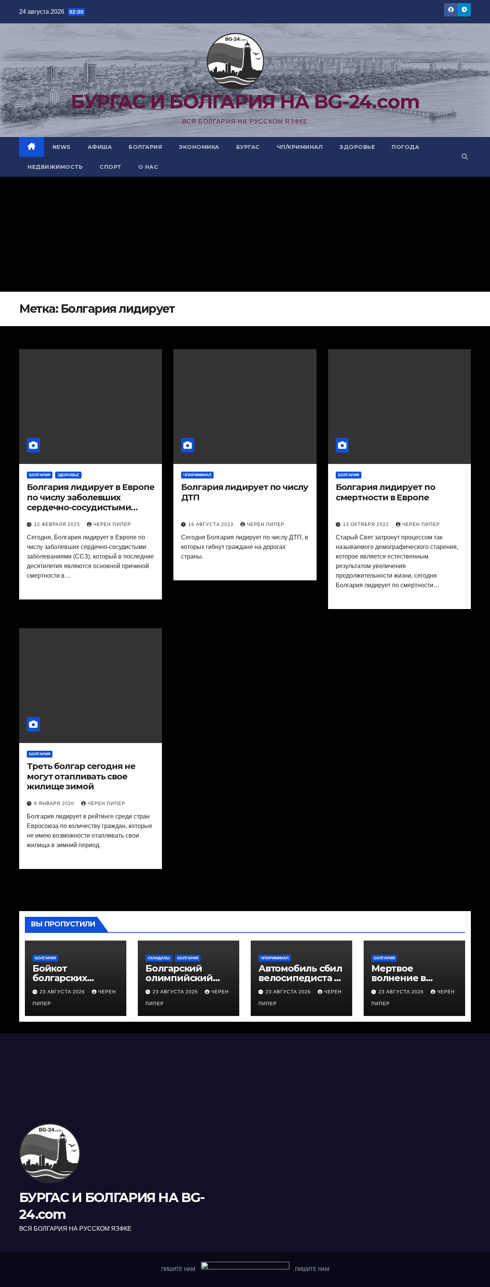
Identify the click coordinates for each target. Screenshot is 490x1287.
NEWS (61, 147)
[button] (465, 157)
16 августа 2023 (211, 524)
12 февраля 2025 (58, 524)
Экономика (199, 147)
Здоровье (357, 147)
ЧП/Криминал (300, 147)
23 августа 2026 (63, 992)
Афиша (100, 147)
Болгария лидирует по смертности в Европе (385, 492)
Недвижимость (55, 166)
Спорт (110, 166)
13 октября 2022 (366, 524)
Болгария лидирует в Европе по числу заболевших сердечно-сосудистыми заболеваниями (90, 497)
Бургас (248, 147)
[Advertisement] (245, 234)
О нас (148, 166)
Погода (405, 147)
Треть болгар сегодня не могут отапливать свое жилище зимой (81, 776)
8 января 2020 (55, 803)
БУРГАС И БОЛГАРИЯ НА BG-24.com (245, 101)
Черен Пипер (112, 524)
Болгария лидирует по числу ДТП (244, 492)
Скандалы (159, 958)
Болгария (145, 147)
